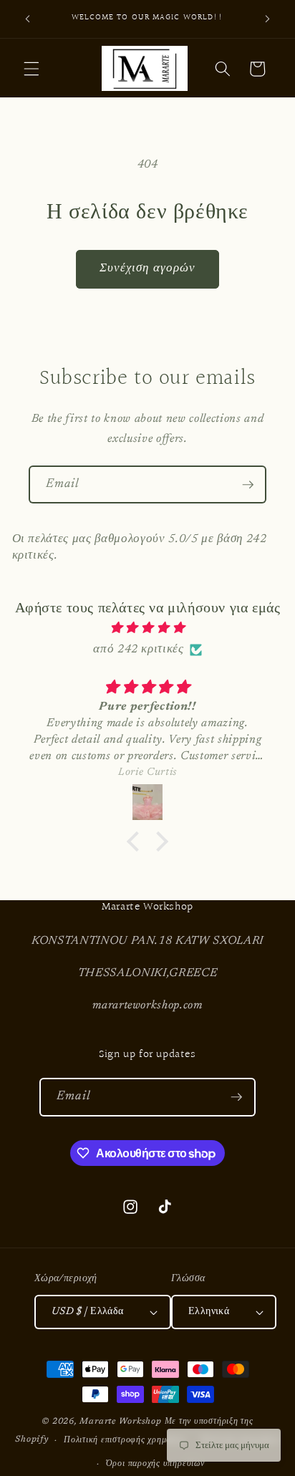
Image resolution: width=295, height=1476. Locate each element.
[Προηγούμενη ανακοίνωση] (28, 19)
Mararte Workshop (120, 1421)
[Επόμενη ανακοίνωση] (268, 19)
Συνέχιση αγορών (148, 268)
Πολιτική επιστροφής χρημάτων (124, 1440)
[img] (148, 628)
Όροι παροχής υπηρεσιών (155, 1464)
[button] (31, 69)
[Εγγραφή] (248, 485)
